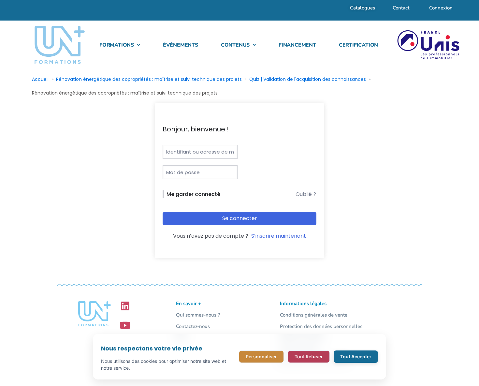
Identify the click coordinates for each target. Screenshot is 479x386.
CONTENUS (235, 45)
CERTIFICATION (358, 45)
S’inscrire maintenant (278, 236)
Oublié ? (306, 194)
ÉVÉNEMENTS (180, 45)
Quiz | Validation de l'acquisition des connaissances (307, 79)
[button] (119, 45)
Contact (401, 8)
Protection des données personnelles (321, 326)
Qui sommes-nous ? (198, 315)
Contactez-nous (193, 326)
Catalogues (362, 8)
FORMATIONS (116, 45)
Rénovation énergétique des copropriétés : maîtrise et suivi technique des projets (149, 79)
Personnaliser (261, 356)
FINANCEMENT (297, 45)
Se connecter (239, 218)
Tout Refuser (309, 356)
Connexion (441, 8)
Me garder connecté (193, 194)
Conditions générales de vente (313, 315)
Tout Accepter (355, 356)
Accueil (40, 79)
